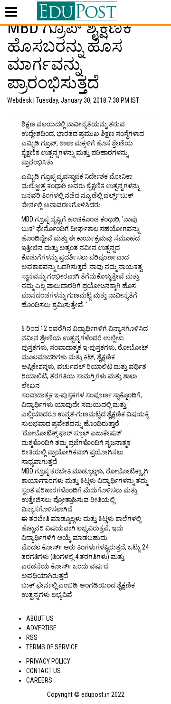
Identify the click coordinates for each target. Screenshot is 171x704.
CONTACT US (43, 671)
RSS (32, 637)
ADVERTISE (41, 628)
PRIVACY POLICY (48, 661)
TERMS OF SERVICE (52, 647)
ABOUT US (40, 618)
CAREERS (39, 680)
